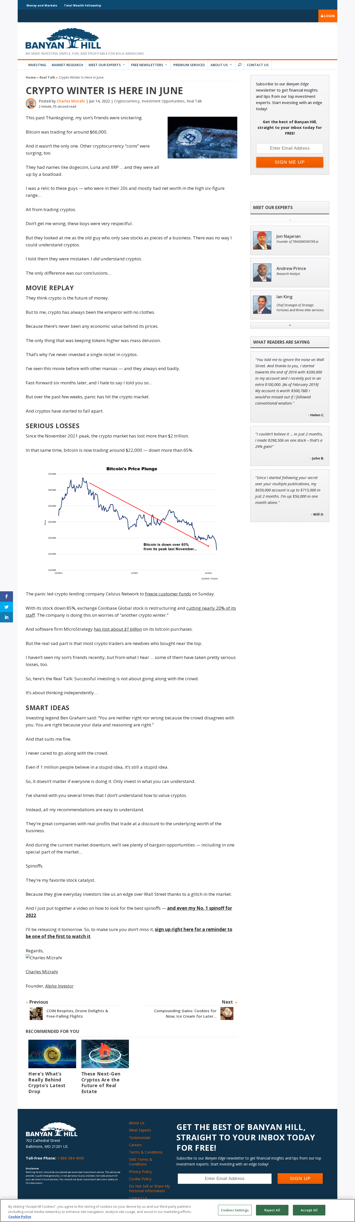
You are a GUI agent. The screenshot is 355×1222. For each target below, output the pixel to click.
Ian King (284, 297)
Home (31, 77)
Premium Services (189, 65)
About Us (219, 65)
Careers (135, 1144)
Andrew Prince (291, 268)
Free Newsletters (147, 65)
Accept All (309, 1209)
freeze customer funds (168, 594)
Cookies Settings (235, 1209)
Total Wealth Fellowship (82, 5)
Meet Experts (140, 1130)
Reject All (272, 1209)
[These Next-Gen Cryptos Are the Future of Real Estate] (105, 1054)
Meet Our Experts (105, 65)
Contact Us (258, 65)
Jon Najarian (289, 236)
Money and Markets (42, 5)
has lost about (109, 629)
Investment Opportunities (163, 101)
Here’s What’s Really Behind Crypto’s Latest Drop (47, 1083)
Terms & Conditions (146, 1152)
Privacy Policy (140, 1171)
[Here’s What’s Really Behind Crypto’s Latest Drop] (52, 1054)
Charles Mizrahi (71, 101)
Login (329, 15)
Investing (37, 65)
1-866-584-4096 (70, 1158)
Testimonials (139, 1137)
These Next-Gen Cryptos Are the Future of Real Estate (101, 1083)
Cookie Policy (140, 1178)
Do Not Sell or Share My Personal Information (149, 1188)
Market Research (67, 65)
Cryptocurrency (127, 101)
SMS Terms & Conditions (140, 1162)
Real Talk (47, 77)
